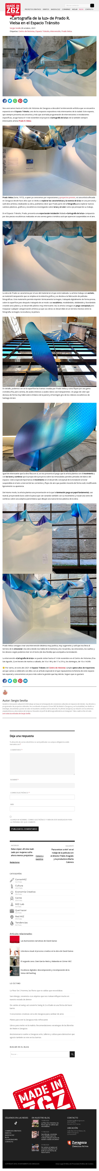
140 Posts (18, 882)
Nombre (14, 780)
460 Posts (18, 888)
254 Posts (18, 894)
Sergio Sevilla (15, 28)
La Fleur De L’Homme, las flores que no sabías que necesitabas (36, 990)
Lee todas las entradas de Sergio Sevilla (16, 713)
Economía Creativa (25, 891)
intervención (55, 31)
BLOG (81, 9)
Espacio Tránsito (42, 31)
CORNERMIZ (66, 9)
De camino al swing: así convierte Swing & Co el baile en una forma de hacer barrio (49, 1149)
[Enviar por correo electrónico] (25, 101)
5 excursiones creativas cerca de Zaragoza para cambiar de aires (37, 1014)
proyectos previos (67, 197)
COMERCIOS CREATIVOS (13, 1131)
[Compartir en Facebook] (5, 101)
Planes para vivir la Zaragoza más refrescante (29, 1019)
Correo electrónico (20, 793)
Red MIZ (19, 916)
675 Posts (18, 919)
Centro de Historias (57, 667)
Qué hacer (21, 910)
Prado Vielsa (66, 31)
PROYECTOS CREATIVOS (33, 9)
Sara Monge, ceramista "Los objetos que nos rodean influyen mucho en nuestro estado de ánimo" (50, 1136)
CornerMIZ (21, 879)
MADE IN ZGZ (55, 9)
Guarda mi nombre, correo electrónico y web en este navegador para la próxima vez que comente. (41, 821)
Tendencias (21, 922)
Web (12, 804)
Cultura (19, 885)
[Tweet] (10, 101)
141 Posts (18, 907)
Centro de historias (27, 31)
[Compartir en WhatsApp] (15, 101)
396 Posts (18, 900)
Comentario (16, 750)
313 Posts (18, 913)
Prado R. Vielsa (25, 121)
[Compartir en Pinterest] (20, 101)
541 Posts (18, 925)
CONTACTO (89, 9)
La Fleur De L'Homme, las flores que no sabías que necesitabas (50, 1124)
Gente (18, 898)
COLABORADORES (11, 1139)
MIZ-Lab (19, 904)
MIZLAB (74, 9)
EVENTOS (46, 9)
